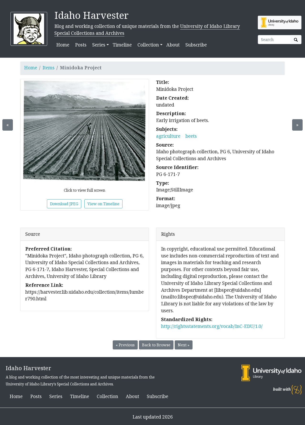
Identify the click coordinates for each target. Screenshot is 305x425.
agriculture (168, 136)
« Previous (125, 345)
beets (191, 136)
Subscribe (196, 44)
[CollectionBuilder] (296, 389)
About (173, 44)
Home (62, 44)
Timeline (122, 44)
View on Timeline (103, 203)
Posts (80, 44)
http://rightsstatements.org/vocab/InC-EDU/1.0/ (212, 326)
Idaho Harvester (91, 15)
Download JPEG (64, 203)
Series (55, 396)
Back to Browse (156, 345)
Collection (107, 396)
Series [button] (98, 44)
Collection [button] (148, 44)
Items (48, 67)
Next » (183, 345)
